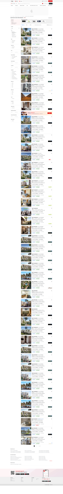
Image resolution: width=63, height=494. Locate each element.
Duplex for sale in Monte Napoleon (14, 450)
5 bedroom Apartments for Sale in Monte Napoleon (15, 452)
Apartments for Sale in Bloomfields (28, 456)
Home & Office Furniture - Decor (34, 5)
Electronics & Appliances (43, 5)
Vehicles (12, 5)
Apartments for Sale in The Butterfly (28, 458)
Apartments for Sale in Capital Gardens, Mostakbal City (15, 457)
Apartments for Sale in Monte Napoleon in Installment (15, 464)
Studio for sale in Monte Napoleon (28, 450)
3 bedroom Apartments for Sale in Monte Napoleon (30, 451)
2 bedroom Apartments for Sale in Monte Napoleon (15, 451)
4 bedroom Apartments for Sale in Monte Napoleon (44, 451)
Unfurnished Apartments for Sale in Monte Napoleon (44, 452)
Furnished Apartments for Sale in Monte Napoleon (30, 452)
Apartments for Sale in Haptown (42, 457)
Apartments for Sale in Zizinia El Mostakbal (14, 458)
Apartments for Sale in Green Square (28, 457)
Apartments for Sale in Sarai (13, 456)
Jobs (27, 5)
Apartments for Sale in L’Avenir (42, 456)
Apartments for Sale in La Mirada (42, 458)
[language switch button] (42, 1)
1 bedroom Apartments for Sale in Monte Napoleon (44, 450)
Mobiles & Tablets (22, 5)
